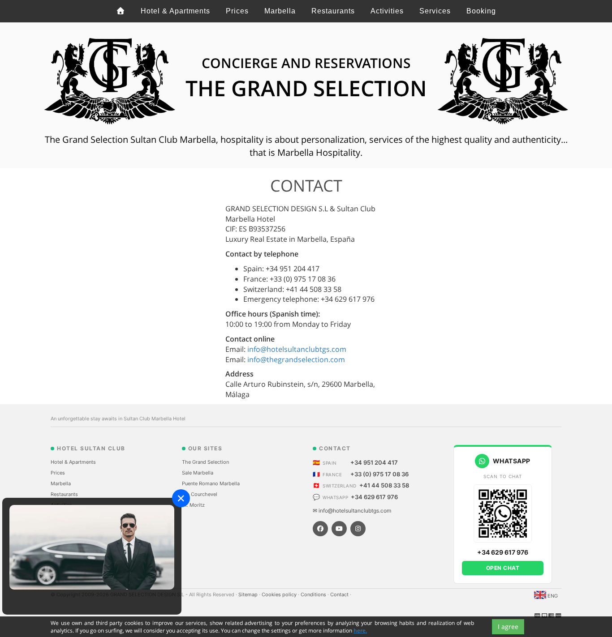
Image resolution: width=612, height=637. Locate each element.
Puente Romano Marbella (211, 483)
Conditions (314, 594)
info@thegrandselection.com (296, 359)
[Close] (181, 498)
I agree (508, 626)
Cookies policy (280, 594)
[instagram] (358, 528)
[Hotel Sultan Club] (120, 11)
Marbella (280, 11)
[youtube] (339, 528)
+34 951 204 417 (374, 462)
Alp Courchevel (199, 494)
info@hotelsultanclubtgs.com (296, 349)
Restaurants (333, 11)
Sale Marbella (197, 473)
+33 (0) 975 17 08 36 (379, 474)
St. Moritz (193, 505)
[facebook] (320, 528)
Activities (387, 11)
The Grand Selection (205, 462)
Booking (481, 11)
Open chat (503, 567)
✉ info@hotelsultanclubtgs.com (352, 510)
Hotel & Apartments (175, 11)
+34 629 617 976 (374, 496)
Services (435, 11)
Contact (340, 594)
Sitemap (248, 594)
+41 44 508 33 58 (384, 485)
